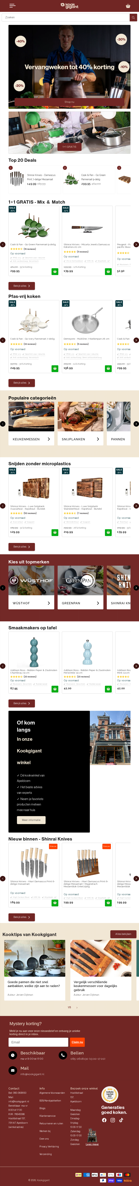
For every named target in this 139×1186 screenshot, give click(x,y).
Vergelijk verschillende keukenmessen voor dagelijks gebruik (95, 986)
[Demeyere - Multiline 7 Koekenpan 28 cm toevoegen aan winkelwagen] (108, 368)
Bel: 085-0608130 (17, 1093)
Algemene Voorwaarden (52, 1093)
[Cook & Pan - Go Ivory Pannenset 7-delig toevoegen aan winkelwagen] (55, 368)
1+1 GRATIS (69, 147)
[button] (128, 6)
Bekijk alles (20, 286)
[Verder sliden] (136, 244)
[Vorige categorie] (2, 424)
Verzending (45, 1154)
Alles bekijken (123, 934)
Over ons (44, 1139)
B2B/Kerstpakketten (50, 1101)
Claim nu (77, 1042)
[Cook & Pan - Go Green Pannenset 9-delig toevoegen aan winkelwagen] (55, 271)
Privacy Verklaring (49, 1147)
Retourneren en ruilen (51, 1123)
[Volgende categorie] (136, 424)
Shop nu (69, 102)
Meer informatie (31, 820)
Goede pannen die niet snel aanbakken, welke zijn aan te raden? (34, 984)
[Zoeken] (133, 18)
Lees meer (92, 1144)
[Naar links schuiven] (62, 1007)
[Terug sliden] (2, 244)
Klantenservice (47, 1116)
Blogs (42, 1108)
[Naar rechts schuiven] (77, 1007)
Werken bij (45, 1131)
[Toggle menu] (12, 6)
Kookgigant (43, 1180)
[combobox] (69, 17)
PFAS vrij (17, 258)
